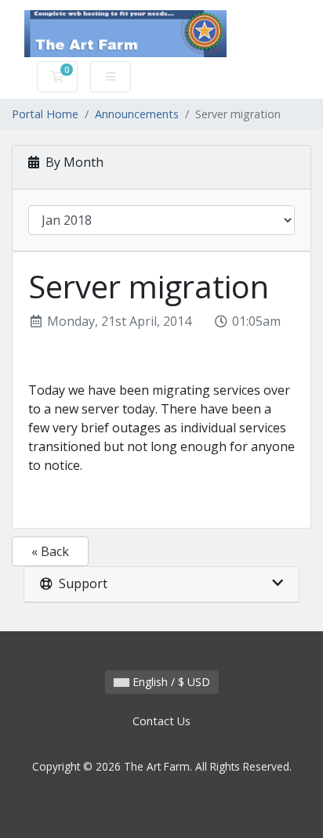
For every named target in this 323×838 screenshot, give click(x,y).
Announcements (137, 114)
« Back (50, 551)
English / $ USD (169, 681)
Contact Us (161, 720)
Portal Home (45, 114)
